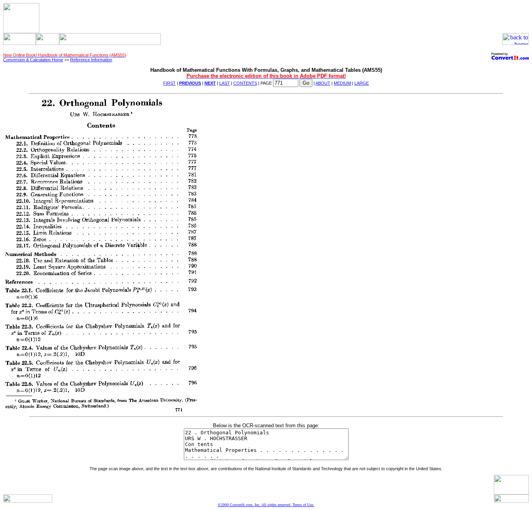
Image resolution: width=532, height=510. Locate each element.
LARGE (361, 83)
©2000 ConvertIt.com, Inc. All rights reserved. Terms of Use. (266, 505)
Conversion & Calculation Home (33, 59)
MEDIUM (342, 83)
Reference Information (91, 59)
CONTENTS (245, 83)
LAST (224, 83)
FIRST (169, 83)
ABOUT (322, 83)
